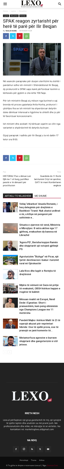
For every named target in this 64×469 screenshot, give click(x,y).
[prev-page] (5, 352)
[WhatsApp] (26, 36)
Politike (23, 16)
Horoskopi (24, 460)
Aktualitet (23, 11)
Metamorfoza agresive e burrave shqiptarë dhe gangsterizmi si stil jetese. (38, 341)
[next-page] (9, 352)
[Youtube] (48, 449)
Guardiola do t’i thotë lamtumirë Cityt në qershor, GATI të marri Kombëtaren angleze (47, 181)
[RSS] (32, 449)
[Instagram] (24, 449)
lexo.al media (11, 31)
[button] (5, 4)
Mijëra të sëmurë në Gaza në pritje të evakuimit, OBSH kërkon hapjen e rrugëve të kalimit (39, 288)
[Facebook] (6, 36)
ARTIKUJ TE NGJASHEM (18, 196)
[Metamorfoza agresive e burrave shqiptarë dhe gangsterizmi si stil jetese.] (10, 341)
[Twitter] (13, 36)
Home (5, 11)
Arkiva (41, 460)
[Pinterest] (20, 36)
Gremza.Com (52, 465)
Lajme (13, 11)
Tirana (33, 460)
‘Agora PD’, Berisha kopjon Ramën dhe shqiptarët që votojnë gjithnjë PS (38, 246)
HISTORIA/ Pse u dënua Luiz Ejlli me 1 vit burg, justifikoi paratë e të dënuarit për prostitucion (17, 181)
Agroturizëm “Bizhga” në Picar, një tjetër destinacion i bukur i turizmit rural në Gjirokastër (39, 260)
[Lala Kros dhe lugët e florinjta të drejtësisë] (10, 274)
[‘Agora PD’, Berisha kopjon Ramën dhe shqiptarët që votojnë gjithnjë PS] (10, 246)
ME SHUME (41, 196)
